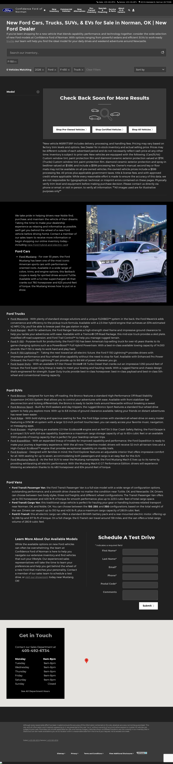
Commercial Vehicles (66, 10)
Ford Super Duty (21, 364)
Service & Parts (112, 10)
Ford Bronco (18, 395)
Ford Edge (17, 418)
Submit (147, 605)
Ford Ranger (18, 330)
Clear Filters (93, 69)
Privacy (74, 753)
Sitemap (60, 753)
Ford (50, 69)
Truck (77, 69)
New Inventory (54, 10)
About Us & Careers (121, 10)
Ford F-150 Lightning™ (25, 352)
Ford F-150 (17, 341)
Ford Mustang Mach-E (24, 459)
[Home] (7, 10)
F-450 (63, 69)
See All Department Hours (35, 691)
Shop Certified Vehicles (108, 129)
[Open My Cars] (133, 10)
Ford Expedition (20, 440)
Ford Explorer (19, 452)
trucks (10, 41)
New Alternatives (79, 10)
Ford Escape (18, 429)
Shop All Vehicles (141, 129)
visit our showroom (36, 577)
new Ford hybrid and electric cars (47, 244)
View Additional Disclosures (120, 753)
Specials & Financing (102, 10)
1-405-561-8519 (34, 740)
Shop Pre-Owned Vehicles (70, 129)
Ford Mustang (27, 256)
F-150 (12, 61)
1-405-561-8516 (52, 740)
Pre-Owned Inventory (91, 10)
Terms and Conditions (93, 753)
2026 (38, 69)
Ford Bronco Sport (22, 407)
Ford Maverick (19, 319)
